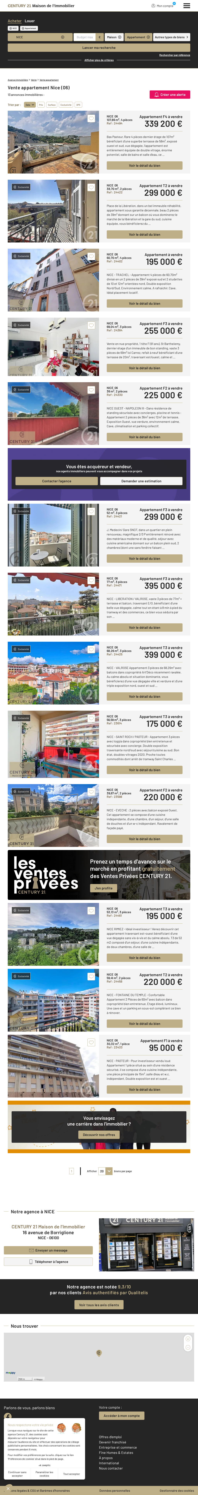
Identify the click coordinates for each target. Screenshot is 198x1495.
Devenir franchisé (112, 1442)
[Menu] (186, 5)
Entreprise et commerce (118, 1447)
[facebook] (8, 1417)
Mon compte (165, 6)
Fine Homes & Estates (116, 1452)
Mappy (39, 1379)
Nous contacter (111, 1468)
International (109, 1463)
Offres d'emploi (110, 1437)
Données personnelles (114, 1490)
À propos (106, 1458)
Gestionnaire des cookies (177, 1490)
